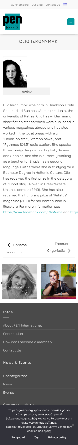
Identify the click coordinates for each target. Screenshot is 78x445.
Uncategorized (15, 376)
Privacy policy (57, 437)
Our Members (20, 4)
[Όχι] (73, 426)
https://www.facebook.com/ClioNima (32, 212)
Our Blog (37, 4)
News (7, 384)
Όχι (37, 437)
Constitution (13, 334)
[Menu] (70, 22)
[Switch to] (65, 4)
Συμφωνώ (18, 437)
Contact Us (53, 4)
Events (8, 392)
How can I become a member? (27, 342)
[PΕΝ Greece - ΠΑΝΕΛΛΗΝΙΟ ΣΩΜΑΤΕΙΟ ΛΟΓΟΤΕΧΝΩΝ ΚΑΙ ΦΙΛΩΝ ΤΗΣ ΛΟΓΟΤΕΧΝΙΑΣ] (14, 21)
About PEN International (22, 325)
